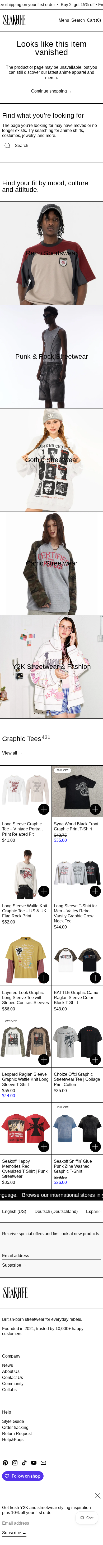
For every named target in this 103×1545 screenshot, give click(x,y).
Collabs (9, 1389)
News (7, 1365)
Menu (64, 20)
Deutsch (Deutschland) (56, 1211)
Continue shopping (49, 91)
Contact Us (12, 1377)
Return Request (17, 1433)
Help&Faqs (13, 1439)
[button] (78, 20)
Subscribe (11, 1265)
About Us (11, 1371)
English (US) (14, 1211)
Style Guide (13, 1421)
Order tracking (15, 1427)
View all (9, 753)
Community (13, 1383)
